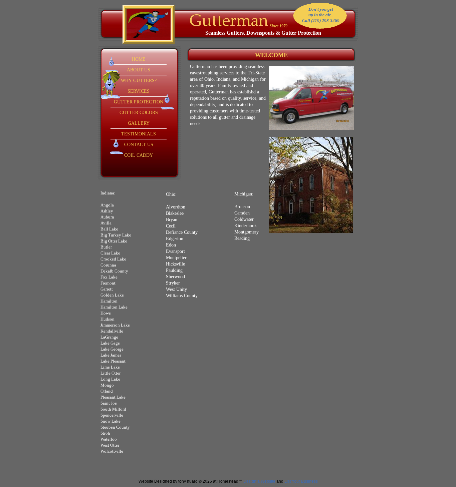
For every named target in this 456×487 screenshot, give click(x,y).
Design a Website (259, 481)
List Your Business (301, 481)
